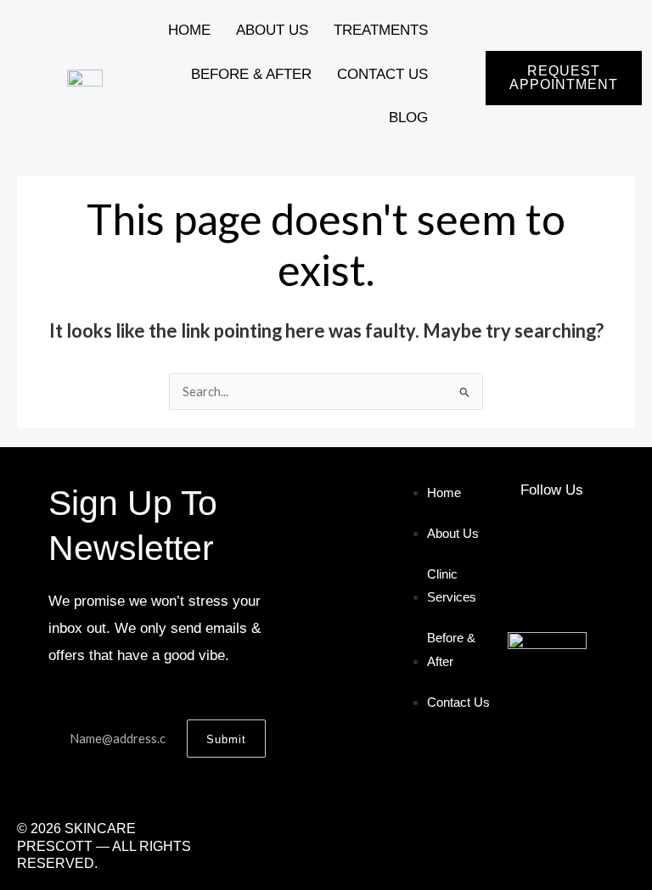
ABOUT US (272, 30)
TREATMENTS (381, 30)
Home (189, 30)
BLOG (408, 117)
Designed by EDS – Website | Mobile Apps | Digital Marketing (427, 846)
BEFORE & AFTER (251, 74)
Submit (226, 739)
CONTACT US (382, 74)
